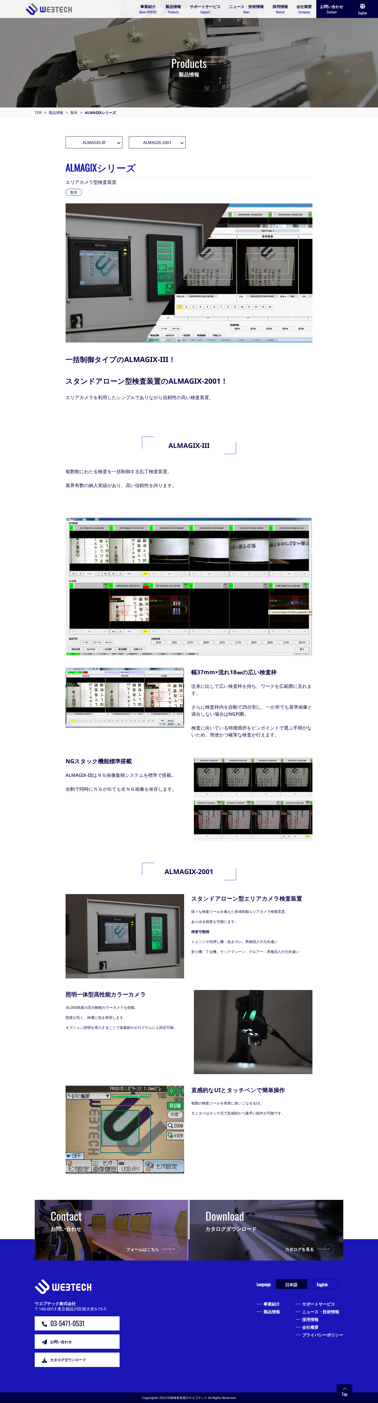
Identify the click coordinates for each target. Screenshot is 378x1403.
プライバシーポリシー (322, 1335)
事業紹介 (272, 1304)
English (322, 1284)
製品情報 (272, 1312)
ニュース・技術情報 (320, 1312)
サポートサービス (318, 1304)
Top (344, 1394)
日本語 (291, 1284)
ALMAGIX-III (94, 142)
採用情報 (310, 1319)
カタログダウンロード (68, 1359)
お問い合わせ (61, 1341)
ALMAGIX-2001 (157, 142)
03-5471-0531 (67, 1323)
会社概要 (310, 1327)
